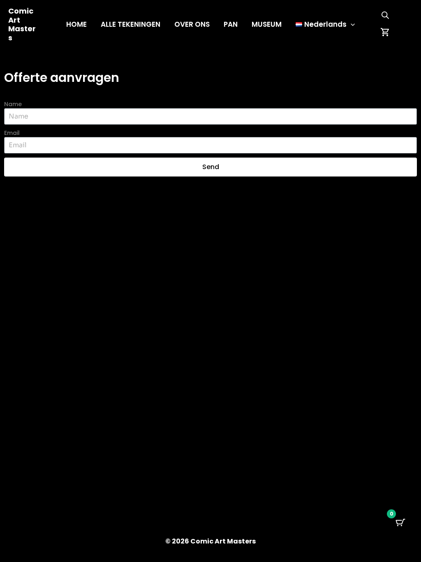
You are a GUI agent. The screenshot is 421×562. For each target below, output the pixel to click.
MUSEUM (267, 24)
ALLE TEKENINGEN (130, 24)
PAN (231, 24)
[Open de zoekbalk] (385, 15)
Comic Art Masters (22, 24)
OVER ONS (192, 24)
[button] (351, 24)
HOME (76, 24)
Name (13, 104)
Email (12, 133)
